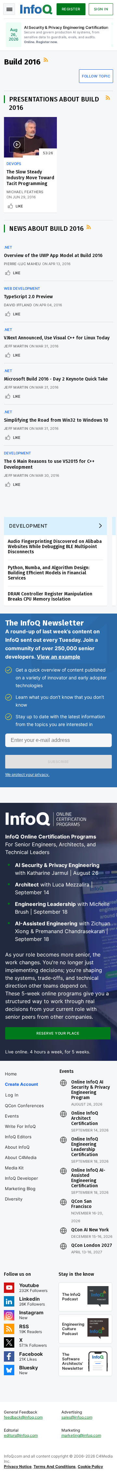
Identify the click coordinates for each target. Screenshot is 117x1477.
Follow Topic (96, 76)
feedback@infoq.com (23, 1417)
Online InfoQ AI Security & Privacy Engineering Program (90, 1090)
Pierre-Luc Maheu (22, 264)
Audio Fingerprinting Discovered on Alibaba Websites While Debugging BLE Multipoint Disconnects (55, 547)
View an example (58, 656)
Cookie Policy (90, 1466)
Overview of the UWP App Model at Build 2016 (53, 255)
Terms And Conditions (54, 1466)
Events (12, 1116)
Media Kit (14, 1167)
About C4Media (20, 1157)
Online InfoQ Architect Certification (84, 1118)
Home (11, 1073)
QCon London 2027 (91, 1245)
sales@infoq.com (76, 1417)
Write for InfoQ (20, 1126)
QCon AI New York (90, 1230)
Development (17, 453)
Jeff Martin (16, 346)
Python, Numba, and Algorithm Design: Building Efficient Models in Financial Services (48, 573)
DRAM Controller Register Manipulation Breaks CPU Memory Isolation (50, 596)
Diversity (13, 1199)
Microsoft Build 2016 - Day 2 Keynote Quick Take (56, 379)
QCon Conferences (24, 1105)
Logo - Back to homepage (36, 8)
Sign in (101, 9)
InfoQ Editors (18, 1136)
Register (71, 9)
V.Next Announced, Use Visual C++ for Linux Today (57, 338)
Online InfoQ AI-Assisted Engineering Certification (88, 1178)
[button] (58, 761)
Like (19, 206)
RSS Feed (46, 60)
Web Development (22, 288)
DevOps (13, 163)
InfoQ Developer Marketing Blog (21, 1183)
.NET (8, 247)
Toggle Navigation (9, 9)
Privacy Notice (18, 1466)
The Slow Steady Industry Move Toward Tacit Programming (30, 177)
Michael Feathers (25, 192)
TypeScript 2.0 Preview (28, 296)
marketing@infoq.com (81, 1435)
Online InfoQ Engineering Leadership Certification (84, 1147)
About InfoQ (17, 1147)
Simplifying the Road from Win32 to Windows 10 (56, 420)
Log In (12, 1094)
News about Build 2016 (46, 228)
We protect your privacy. (27, 774)
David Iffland (18, 305)
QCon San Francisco (81, 1204)
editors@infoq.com (21, 1435)
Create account (21, 1084)
